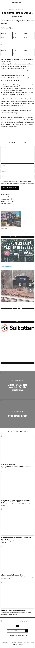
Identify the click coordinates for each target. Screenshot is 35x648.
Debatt (21, 644)
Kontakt (26, 642)
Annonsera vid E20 (6, 266)
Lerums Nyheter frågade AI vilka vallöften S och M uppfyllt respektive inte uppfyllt (15, 501)
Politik (24, 9)
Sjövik (29, 640)
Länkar (15, 644)
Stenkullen (5, 642)
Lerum (24, 640)
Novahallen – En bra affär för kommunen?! (13, 611)
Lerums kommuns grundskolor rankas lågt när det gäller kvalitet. (16, 538)
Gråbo (18, 640)
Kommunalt (12, 9)
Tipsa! (32, 642)
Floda (12, 640)
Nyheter (18, 9)
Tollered (13, 642)
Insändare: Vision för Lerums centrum (12, 575)
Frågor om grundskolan (8, 464)
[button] (26, 630)
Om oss (20, 642)
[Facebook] (17, 626)
